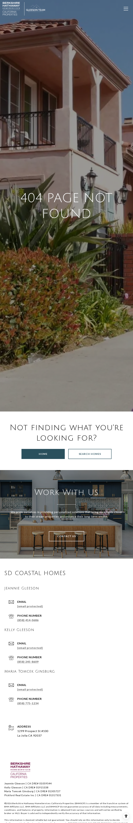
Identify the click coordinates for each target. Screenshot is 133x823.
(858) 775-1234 (28, 703)
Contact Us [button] (66, 536)
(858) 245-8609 (28, 661)
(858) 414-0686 (28, 620)
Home (43, 453)
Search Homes (90, 453)
